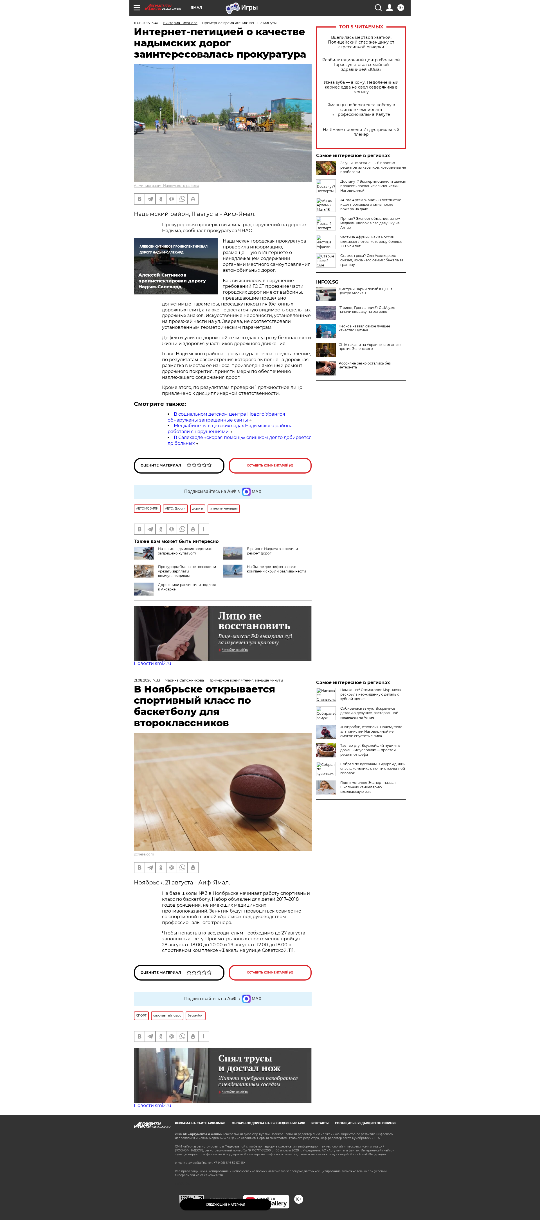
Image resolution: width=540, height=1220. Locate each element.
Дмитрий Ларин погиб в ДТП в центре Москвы (365, 291)
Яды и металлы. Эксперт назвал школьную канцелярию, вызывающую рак (368, 787)
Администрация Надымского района (166, 186)
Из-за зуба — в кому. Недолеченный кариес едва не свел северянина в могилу (361, 87)
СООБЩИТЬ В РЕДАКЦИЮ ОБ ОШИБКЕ (365, 1123)
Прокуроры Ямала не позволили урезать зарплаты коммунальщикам (187, 571)
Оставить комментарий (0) (270, 465)
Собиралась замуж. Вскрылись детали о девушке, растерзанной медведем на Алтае (369, 712)
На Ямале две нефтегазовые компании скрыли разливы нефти (276, 569)
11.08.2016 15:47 (146, 23)
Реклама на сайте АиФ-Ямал (200, 1123)
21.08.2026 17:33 (147, 680)
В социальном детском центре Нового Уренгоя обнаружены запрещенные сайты (226, 417)
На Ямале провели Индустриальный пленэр (361, 132)
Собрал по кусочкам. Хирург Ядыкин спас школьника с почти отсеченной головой (373, 768)
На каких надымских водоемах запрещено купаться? (185, 551)
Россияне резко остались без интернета (365, 365)
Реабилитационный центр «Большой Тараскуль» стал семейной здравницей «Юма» (361, 65)
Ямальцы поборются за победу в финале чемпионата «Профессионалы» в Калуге (361, 110)
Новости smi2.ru (152, 663)
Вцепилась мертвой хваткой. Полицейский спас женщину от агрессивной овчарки (361, 42)
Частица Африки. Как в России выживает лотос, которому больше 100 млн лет (371, 241)
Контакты (319, 1123)
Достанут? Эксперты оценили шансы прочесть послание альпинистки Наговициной (373, 186)
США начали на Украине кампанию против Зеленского (369, 347)
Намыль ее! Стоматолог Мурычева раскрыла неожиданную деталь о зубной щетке (370, 694)
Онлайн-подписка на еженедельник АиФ (268, 1123)
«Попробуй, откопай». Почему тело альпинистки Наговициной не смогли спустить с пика (371, 731)
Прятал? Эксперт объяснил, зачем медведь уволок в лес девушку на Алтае (370, 223)
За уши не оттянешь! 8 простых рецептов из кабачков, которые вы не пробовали (373, 167)
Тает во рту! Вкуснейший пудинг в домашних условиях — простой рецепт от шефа (370, 750)
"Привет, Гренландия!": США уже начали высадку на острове (367, 310)
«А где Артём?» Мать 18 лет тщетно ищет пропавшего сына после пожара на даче (370, 204)
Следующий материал (225, 1205)
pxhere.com (144, 854)
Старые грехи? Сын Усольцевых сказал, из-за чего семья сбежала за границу (371, 260)
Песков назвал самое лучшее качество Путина (364, 328)
